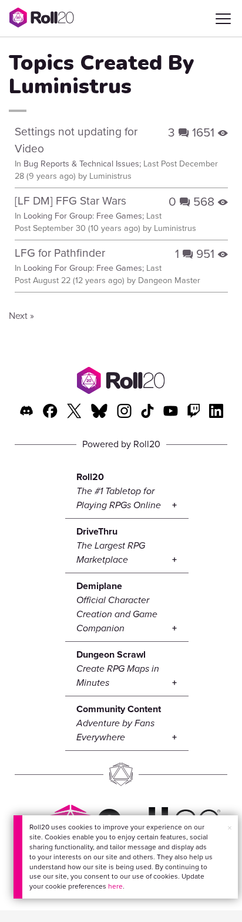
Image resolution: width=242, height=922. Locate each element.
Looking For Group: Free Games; (83, 215)
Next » (21, 315)
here (115, 886)
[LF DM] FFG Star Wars (70, 200)
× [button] (229, 828)
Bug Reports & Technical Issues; (82, 163)
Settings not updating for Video (76, 140)
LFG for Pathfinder (60, 252)
